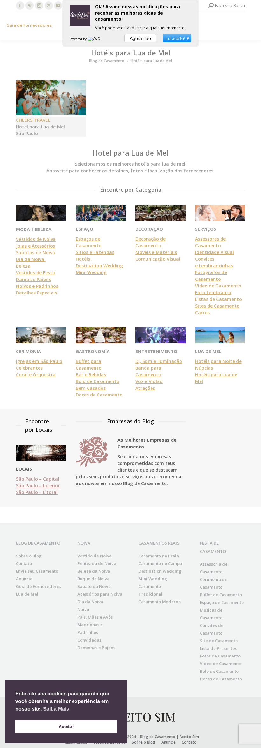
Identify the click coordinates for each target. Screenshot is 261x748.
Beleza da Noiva (93, 571)
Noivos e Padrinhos (37, 286)
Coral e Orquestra (36, 375)
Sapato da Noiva (94, 586)
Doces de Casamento (99, 395)
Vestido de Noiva (94, 556)
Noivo (83, 609)
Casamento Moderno (159, 602)
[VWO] (94, 39)
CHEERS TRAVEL (33, 120)
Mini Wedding (152, 579)
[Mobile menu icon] (251, 25)
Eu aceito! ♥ (177, 38)
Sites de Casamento (217, 306)
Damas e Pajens (33, 279)
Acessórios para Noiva (99, 594)
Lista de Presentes (218, 648)
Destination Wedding (99, 266)
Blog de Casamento (157, 736)
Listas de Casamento (218, 299)
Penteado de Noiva (96, 563)
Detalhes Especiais (36, 293)
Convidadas (89, 640)
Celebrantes (29, 368)
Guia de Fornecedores (29, 25)
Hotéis (83, 259)
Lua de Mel (27, 594)
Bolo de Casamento (97, 381)
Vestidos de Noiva (36, 239)
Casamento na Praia (158, 556)
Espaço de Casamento (222, 602)
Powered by (79, 39)
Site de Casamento (219, 640)
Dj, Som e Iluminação (158, 361)
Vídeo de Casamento (218, 286)
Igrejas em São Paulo (39, 361)
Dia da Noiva (31, 259)
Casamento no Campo (160, 563)
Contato (24, 563)
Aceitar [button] (66, 726)
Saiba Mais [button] (56, 709)
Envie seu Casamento (37, 571)
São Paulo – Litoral (37, 492)
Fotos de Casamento (220, 656)
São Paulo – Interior (38, 486)
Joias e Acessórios (35, 246)
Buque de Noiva (93, 579)
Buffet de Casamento (221, 595)
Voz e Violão (149, 381)
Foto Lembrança (213, 292)
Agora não (140, 38)
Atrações (145, 388)
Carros (202, 312)
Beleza (23, 266)
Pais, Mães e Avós (95, 617)
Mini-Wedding (91, 272)
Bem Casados (91, 388)
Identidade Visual (214, 252)
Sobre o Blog (29, 556)
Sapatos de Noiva (35, 253)
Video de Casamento (221, 663)
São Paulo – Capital (37, 479)
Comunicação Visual (157, 259)
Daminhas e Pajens (96, 647)
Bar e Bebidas (91, 375)
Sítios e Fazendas (95, 252)
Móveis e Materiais (156, 252)
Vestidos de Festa (35, 273)
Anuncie (24, 579)
